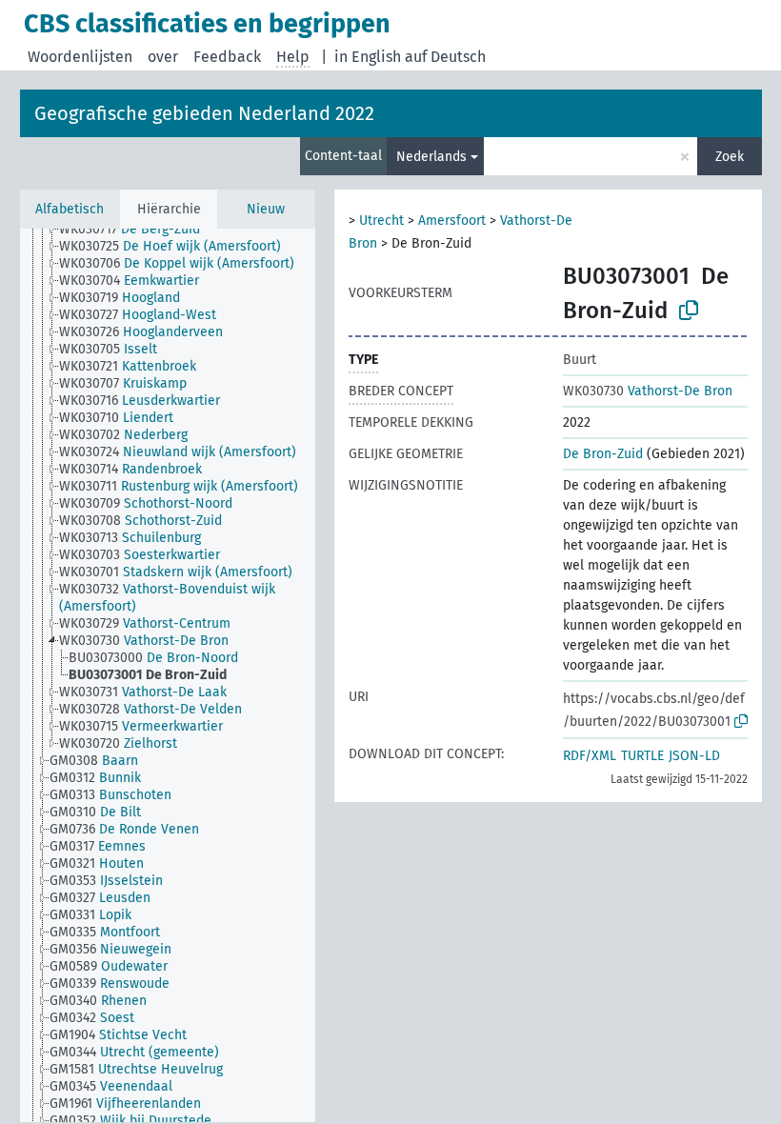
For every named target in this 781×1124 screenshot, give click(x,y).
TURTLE (642, 756)
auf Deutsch (445, 57)
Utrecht (381, 220)
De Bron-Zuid (603, 454)
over (163, 57)
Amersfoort (452, 220)
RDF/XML (589, 756)
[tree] (167, 675)
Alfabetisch (69, 209)
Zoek (729, 157)
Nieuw (266, 209)
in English (367, 57)
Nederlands (431, 157)
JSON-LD (694, 756)
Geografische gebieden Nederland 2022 (204, 113)
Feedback (227, 57)
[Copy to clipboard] (688, 310)
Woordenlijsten (80, 57)
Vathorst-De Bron (647, 391)
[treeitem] (137, 229)
